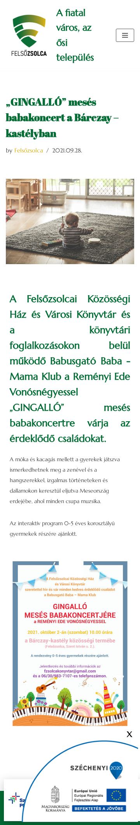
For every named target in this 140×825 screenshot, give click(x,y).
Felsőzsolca (28, 150)
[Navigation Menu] (125, 35)
